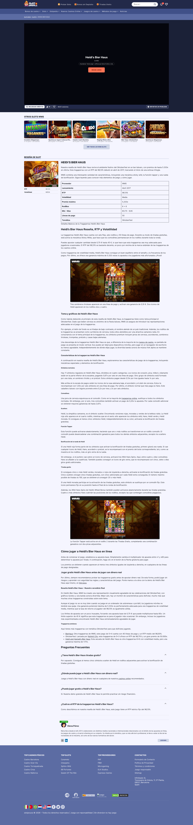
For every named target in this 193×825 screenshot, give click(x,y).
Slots (44, 11)
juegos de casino (146, 342)
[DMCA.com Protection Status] (120, 795)
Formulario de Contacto (145, 759)
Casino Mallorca (31, 773)
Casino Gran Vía (31, 763)
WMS (97, 60)
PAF (99, 759)
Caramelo (65, 759)
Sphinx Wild (66, 766)
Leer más (163, 740)
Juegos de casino (91, 11)
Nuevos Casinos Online (70, 11)
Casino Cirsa (29, 769)
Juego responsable (143, 769)
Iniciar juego (96, 70)
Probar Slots (66, 4)
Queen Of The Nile (68, 773)
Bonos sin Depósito (85, 4)
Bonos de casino (32, 11)
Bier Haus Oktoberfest (129, 140)
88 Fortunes (66, 769)
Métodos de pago (109, 11)
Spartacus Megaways (154, 140)
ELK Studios (103, 769)
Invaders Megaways (31, 140)
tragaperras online (129, 398)
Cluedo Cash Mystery (81, 140)
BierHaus (69, 634)
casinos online (124, 678)
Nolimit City (93, 636)
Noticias (123, 11)
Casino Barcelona (31, 759)
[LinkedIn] (66, 740)
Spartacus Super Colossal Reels (60, 140)
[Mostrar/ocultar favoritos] (166, 4)
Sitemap (138, 773)
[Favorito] (54, 106)
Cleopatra (65, 763)
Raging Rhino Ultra (104, 140)
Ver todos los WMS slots (96, 147)
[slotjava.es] (31, 4)
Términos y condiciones (145, 766)
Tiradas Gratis (105, 4)
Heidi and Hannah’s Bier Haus (77, 639)
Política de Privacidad (144, 763)
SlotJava (82, 583)
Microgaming (103, 766)
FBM (100, 763)
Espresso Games (105, 773)
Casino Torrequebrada (33, 766)
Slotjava (27, 17)
